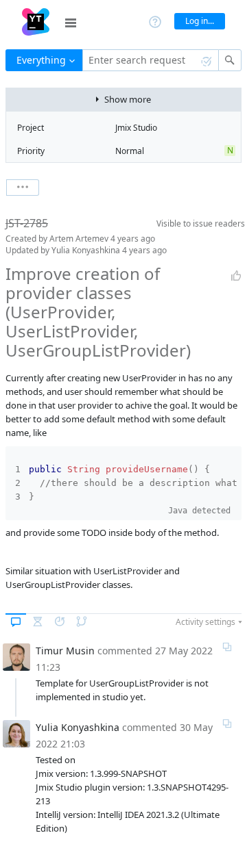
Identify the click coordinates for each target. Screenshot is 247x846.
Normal (129, 151)
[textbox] (150, 60)
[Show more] (22, 187)
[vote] (236, 276)
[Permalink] (227, 647)
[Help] (155, 21)
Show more (127, 99)
